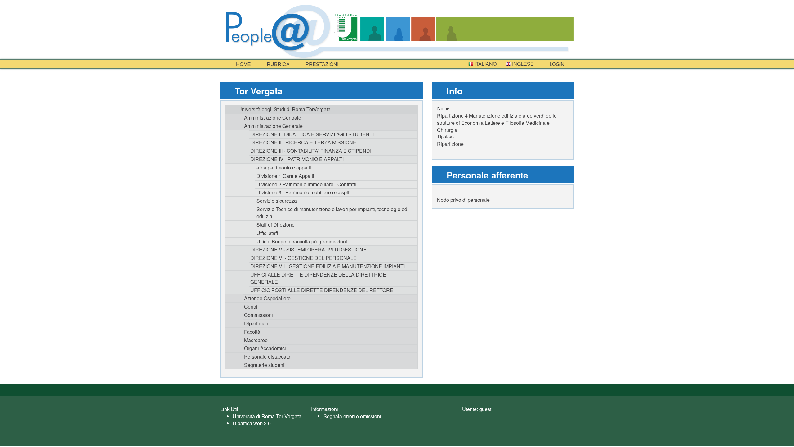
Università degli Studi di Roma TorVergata (284, 109)
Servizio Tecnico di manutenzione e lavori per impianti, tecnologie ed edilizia (331, 212)
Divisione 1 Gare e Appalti (285, 175)
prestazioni (321, 64)
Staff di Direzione (275, 224)
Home (243, 64)
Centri (250, 306)
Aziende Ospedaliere (267, 298)
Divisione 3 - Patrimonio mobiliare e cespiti (303, 192)
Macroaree (256, 340)
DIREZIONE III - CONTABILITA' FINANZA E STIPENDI (310, 150)
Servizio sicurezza (276, 200)
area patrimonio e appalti (283, 167)
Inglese (522, 63)
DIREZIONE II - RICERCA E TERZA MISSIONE (303, 142)
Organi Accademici (265, 348)
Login (556, 64)
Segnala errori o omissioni (352, 416)
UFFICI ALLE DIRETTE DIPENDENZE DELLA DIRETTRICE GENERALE (318, 278)
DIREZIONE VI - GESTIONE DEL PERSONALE (303, 257)
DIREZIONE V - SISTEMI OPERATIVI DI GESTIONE (308, 249)
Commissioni (258, 314)
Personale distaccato (267, 356)
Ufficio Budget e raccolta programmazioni (301, 241)
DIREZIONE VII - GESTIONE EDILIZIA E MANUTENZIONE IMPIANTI (327, 266)
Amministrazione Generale (273, 125)
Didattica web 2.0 (252, 423)
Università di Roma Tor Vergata (267, 416)
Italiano (485, 63)
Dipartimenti (257, 323)
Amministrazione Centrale (272, 117)
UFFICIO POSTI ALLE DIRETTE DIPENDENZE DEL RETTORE (321, 290)
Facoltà (252, 331)
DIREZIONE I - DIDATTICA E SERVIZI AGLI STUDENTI (312, 134)
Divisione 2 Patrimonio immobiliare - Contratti (306, 184)
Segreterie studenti (265, 364)
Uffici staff (267, 233)
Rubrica (277, 64)
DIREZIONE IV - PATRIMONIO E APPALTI (297, 159)
